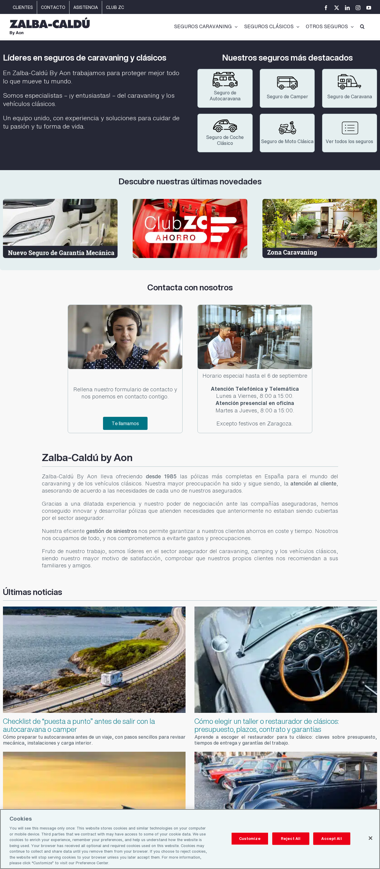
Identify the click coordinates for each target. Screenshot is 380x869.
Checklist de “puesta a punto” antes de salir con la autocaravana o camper (79, 725)
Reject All (290, 838)
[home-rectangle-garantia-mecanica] (60, 201)
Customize (250, 838)
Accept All (331, 838)
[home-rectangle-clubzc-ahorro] (190, 201)
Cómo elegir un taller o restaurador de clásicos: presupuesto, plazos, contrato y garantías (266, 725)
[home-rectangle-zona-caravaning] (319, 201)
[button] (362, 26)
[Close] (370, 838)
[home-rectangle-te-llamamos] (125, 307)
